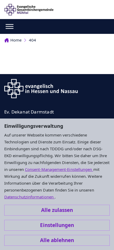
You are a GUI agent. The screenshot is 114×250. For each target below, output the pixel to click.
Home (15, 40)
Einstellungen (57, 225)
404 (32, 40)
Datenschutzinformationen (29, 196)
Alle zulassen (57, 210)
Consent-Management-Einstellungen (59, 169)
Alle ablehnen (57, 240)
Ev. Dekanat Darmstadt (29, 112)
